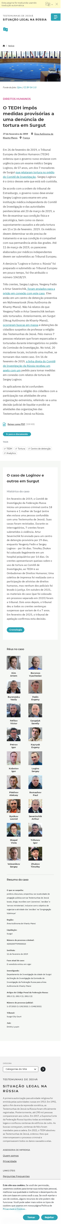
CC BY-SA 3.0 (30, 87)
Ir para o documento (17, 434)
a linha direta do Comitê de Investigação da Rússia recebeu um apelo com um (29, 366)
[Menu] (56, 17)
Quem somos (11, 1155)
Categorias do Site (16, 1069)
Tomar (31, 1217)
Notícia (11, 45)
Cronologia (15, 629)
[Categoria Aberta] (43, 1069)
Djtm (19, 87)
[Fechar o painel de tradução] (57, 4)
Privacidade (10, 1161)
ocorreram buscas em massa (20, 325)
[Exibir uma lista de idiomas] (49, 4)
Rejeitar (49, 1217)
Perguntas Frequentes (16, 1176)
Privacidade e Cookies (14, 1209)
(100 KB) (21, 424)
